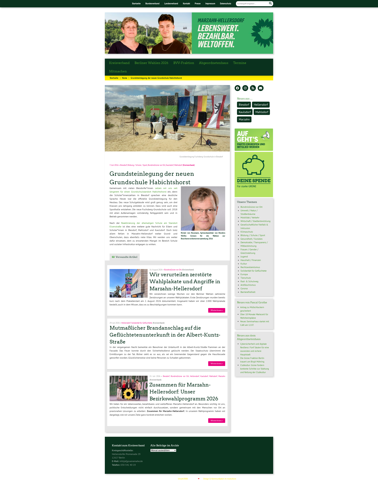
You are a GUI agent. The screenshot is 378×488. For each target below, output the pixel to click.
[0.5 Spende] (254, 196)
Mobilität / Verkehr (250, 217)
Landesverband (171, 3)
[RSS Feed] (253, 88)
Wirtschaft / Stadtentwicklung (256, 221)
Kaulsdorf (169, 165)
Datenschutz (225, 3)
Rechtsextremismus (250, 267)
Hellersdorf (126, 323)
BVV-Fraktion (183, 63)
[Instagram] (245, 88)
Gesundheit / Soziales (252, 238)
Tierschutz (246, 277)
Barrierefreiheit (248, 291)
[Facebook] (238, 88)
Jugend (244, 256)
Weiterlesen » (217, 310)
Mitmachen (118, 71)
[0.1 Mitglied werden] (254, 150)
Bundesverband (152, 3)
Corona (244, 288)
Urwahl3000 (183, 479)
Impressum (210, 3)
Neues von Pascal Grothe (252, 302)
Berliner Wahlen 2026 (151, 63)
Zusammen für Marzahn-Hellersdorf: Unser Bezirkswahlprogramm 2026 (183, 392)
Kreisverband (119, 63)
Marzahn (221, 376)
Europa (244, 274)
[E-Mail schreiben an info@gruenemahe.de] (261, 88)
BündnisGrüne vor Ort (156, 165)
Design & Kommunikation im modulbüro (219, 479)
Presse (198, 3)
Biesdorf (123, 165)
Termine (239, 63)
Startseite (136, 3)
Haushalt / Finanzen (251, 260)
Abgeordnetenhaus (213, 63)
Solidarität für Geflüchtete (141, 323)
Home (124, 78)
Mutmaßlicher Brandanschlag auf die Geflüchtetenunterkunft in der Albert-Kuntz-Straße (165, 335)
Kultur (244, 263)
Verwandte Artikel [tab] (126, 257)
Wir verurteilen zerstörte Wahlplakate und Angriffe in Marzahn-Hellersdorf (184, 281)
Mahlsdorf (178, 165)
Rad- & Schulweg (249, 281)
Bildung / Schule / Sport (137, 165)
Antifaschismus (248, 284)
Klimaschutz (247, 231)
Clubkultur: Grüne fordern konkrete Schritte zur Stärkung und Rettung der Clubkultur (254, 369)
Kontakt (186, 3)
